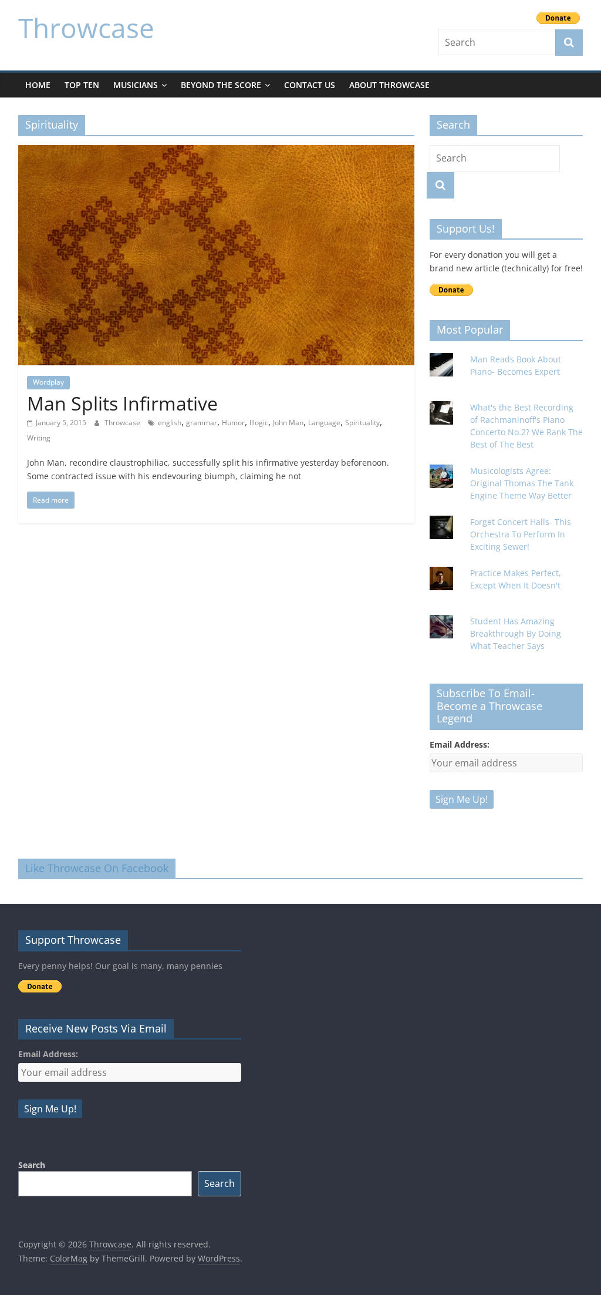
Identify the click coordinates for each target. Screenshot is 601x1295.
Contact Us (309, 84)
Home (37, 84)
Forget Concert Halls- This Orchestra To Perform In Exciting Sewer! (520, 534)
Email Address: (459, 744)
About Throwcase (389, 84)
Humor (233, 423)
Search (31, 1164)
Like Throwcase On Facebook (96, 868)
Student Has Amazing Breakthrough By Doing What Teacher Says (515, 633)
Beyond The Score (221, 84)
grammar (201, 423)
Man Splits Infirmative (122, 403)
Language (324, 423)
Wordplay (48, 382)
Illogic (258, 423)
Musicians (135, 84)
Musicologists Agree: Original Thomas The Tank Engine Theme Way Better (521, 483)
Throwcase (86, 27)
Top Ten (82, 84)
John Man (288, 423)
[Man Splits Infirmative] (216, 152)
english (169, 423)
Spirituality (362, 423)
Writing (38, 438)
